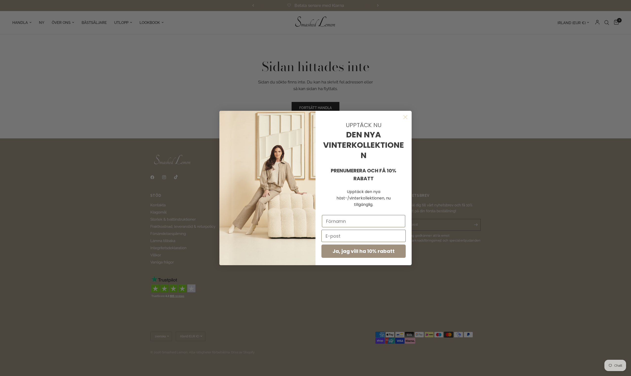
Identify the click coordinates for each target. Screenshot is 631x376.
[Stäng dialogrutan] (405, 117)
